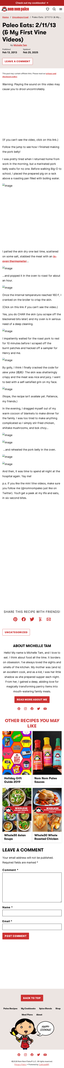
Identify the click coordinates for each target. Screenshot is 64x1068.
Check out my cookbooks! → (32, 2)
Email (7, 921)
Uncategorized (20, 17)
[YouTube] (45, 708)
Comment (10, 870)
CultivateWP (44, 1064)
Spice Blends (45, 1008)
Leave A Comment (17, 61)
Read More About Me (32, 699)
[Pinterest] (19, 708)
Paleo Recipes (10, 1008)
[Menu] (60, 9)
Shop (58, 1008)
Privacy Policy (20, 1064)
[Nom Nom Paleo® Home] (15, 9)
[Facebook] (32, 708)
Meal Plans (27, 1014)
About (39, 1014)
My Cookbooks (28, 1008)
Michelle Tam (20, 45)
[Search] (54, 9)
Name (7, 907)
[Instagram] (25, 708)
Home (5, 17)
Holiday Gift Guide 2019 (13, 780)
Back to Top (32, 998)
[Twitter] (38, 708)
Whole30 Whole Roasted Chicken (46, 837)
